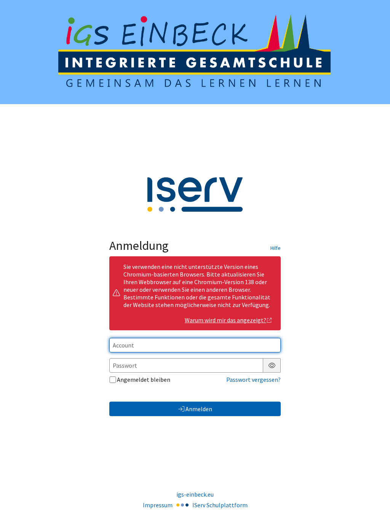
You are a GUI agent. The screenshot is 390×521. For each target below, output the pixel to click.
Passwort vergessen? (253, 379)
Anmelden (198, 409)
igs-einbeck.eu (195, 494)
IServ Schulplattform (220, 505)
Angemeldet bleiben (143, 379)
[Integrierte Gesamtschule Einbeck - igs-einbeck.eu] (195, 52)
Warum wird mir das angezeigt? (225, 320)
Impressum (158, 505)
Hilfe (275, 247)
